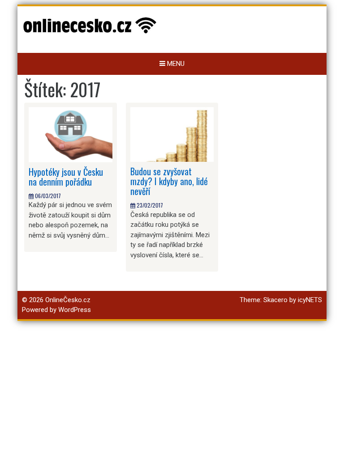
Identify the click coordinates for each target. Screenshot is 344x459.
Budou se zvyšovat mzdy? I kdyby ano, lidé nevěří (169, 181)
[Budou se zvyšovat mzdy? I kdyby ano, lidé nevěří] (172, 134)
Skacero (275, 300)
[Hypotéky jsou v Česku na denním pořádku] (70, 134)
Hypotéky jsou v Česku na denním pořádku (66, 176)
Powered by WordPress (56, 310)
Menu (175, 64)
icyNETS (310, 300)
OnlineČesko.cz (67, 300)
